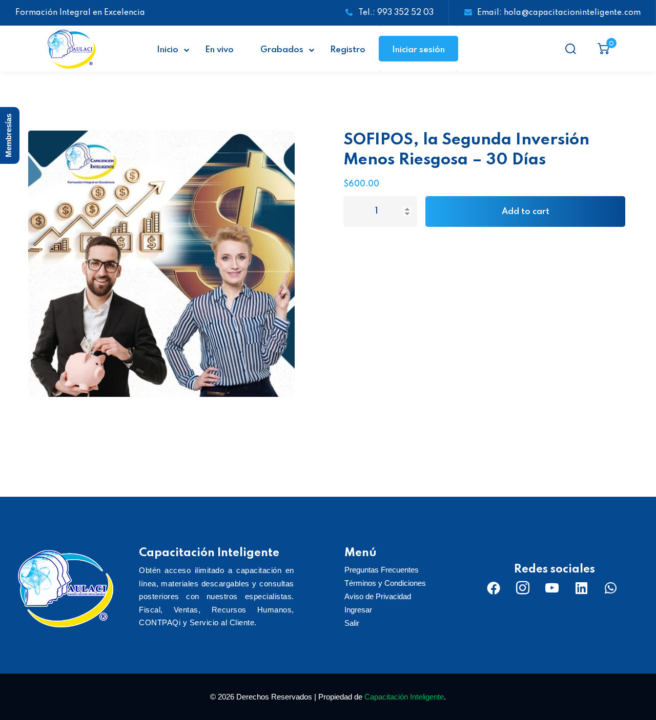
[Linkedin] (581, 588)
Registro (347, 50)
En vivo (219, 50)
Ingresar (358, 609)
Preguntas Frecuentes (381, 569)
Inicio (167, 50)
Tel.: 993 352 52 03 (396, 13)
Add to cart (525, 211)
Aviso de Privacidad (377, 596)
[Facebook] (493, 588)
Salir (351, 623)
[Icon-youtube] (552, 588)
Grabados (281, 50)
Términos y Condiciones (385, 583)
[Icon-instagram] (522, 588)
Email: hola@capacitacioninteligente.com (559, 13)
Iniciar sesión (418, 50)
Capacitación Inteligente (404, 696)
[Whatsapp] (610, 588)
